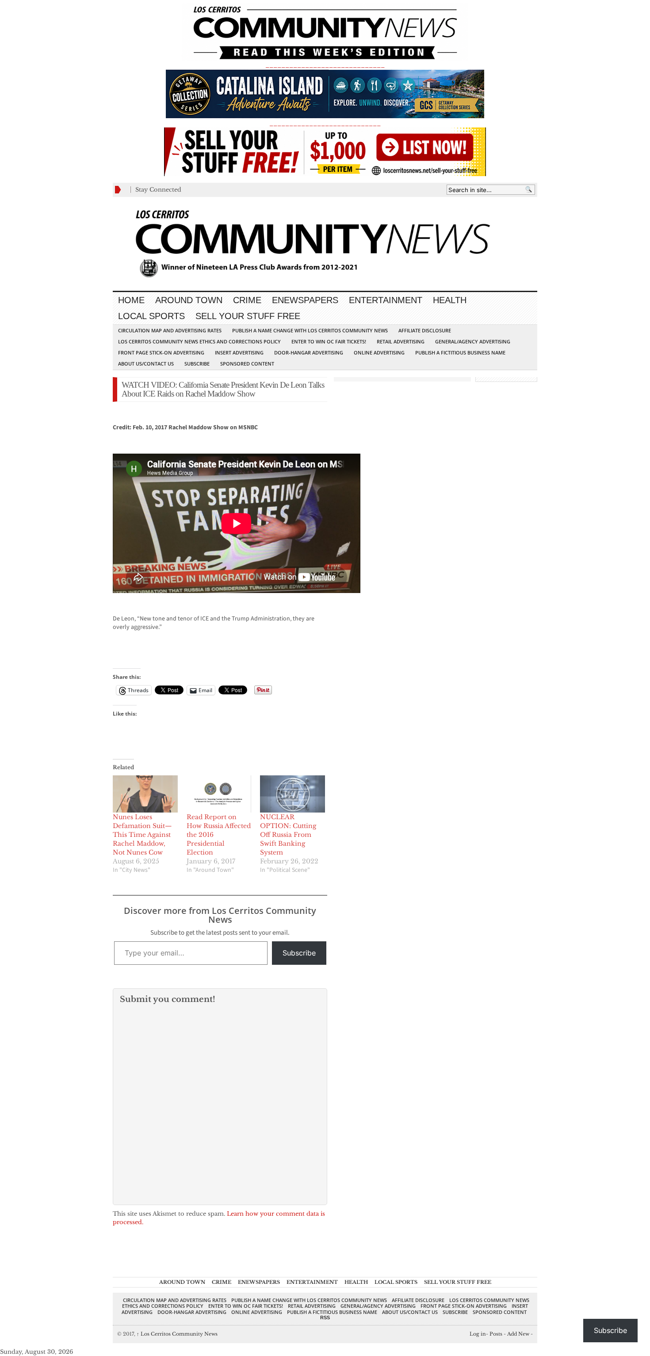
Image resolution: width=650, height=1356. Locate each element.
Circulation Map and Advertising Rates (170, 330)
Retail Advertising (400, 341)
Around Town (188, 300)
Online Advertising (379, 352)
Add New (518, 1334)
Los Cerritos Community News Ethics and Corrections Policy (199, 341)
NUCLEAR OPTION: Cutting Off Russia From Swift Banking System (288, 834)
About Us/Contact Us (146, 363)
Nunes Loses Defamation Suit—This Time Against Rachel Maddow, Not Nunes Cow (142, 834)
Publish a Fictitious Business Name (460, 352)
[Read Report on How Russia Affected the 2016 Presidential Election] (219, 794)
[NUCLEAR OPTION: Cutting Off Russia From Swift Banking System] (292, 794)
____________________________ (325, 123)
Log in (478, 1334)
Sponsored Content (247, 363)
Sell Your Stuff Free (247, 316)
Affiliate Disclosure (424, 330)
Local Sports (151, 316)
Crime (247, 300)
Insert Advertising (239, 352)
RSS (325, 1317)
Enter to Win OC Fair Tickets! (328, 341)
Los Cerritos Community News (177, 1334)
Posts (495, 1334)
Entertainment (385, 300)
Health (449, 300)
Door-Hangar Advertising (308, 352)
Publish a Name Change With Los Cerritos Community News (310, 330)
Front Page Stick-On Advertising (161, 352)
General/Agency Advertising (472, 341)
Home (131, 300)
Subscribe (197, 363)
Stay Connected (158, 189)
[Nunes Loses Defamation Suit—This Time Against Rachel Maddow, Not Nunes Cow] (145, 794)
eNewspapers (305, 300)
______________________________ (325, 65)
